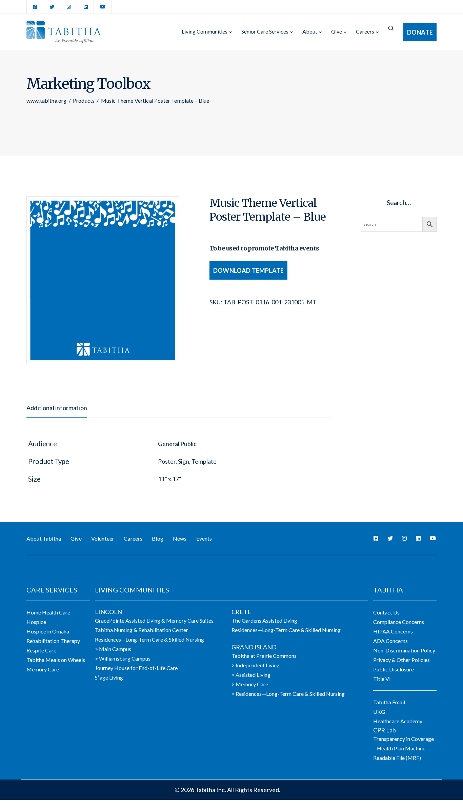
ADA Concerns (390, 641)
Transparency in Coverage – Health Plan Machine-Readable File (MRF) (403, 748)
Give (336, 31)
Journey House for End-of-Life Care (136, 668)
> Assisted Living (251, 674)
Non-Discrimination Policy (404, 650)
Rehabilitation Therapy (53, 641)
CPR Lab (384, 730)
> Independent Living (256, 665)
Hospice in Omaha (47, 631)
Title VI (382, 678)
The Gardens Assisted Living (264, 620)
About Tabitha (43, 538)
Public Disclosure (393, 669)
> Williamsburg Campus (122, 658)
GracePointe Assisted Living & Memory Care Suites (154, 620)
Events (204, 538)
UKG (379, 711)
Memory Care (42, 669)
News (180, 538)
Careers (365, 31)
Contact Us (386, 612)
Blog (157, 538)
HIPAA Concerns (393, 631)
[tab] (56, 408)
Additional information (56, 407)
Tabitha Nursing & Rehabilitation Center (141, 630)
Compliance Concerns (398, 622)
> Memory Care (250, 684)
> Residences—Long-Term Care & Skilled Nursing (288, 693)
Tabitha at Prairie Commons (264, 655)
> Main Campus (113, 649)
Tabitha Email (389, 702)
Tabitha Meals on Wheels (55, 659)
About (309, 31)
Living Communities (204, 31)
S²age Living (109, 677)
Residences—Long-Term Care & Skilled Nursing (149, 639)
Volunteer (102, 538)
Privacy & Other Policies (401, 659)
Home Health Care (48, 612)
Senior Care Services (264, 31)
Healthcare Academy (397, 721)
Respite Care (41, 650)
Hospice (36, 622)
